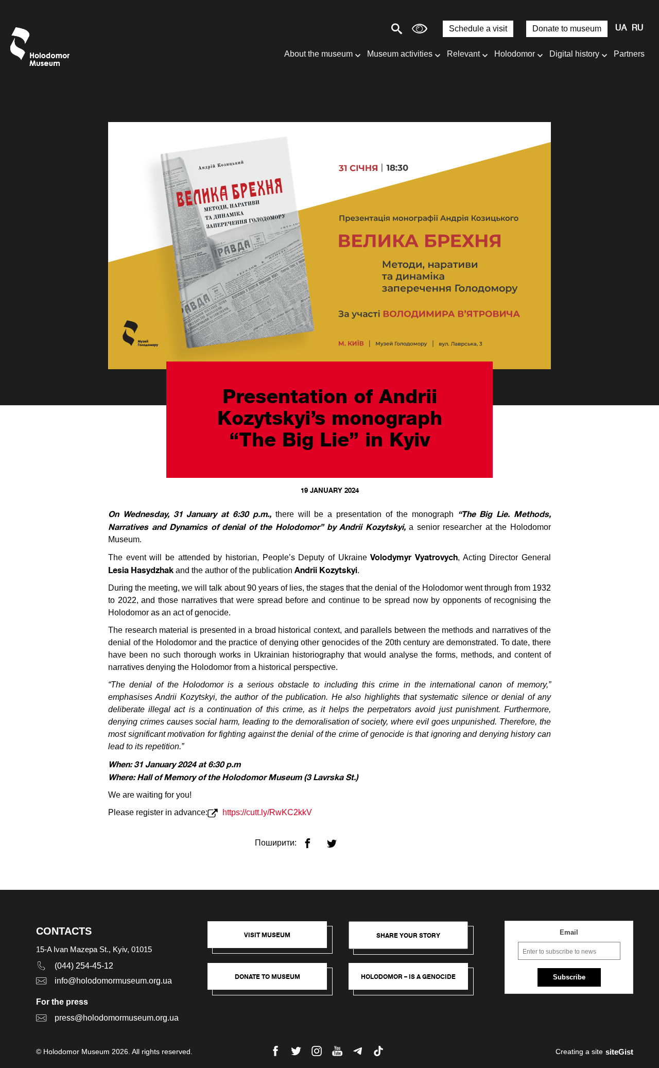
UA (621, 28)
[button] (272, 940)
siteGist (619, 1051)
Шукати (360, 28)
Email (569, 932)
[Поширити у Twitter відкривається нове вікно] (338, 839)
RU (638, 28)
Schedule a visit (478, 28)
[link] (272, 981)
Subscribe (569, 977)
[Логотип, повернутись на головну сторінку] (42, 46)
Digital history (574, 53)
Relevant (463, 53)
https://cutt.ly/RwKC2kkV (266, 812)
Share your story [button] (408, 935)
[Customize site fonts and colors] (419, 29)
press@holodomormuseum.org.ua (117, 1017)
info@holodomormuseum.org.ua (113, 980)
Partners (629, 53)
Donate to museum (566, 28)
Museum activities (399, 53)
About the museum (318, 53)
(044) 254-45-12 (84, 965)
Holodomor (514, 53)
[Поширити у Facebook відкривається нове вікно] (314, 839)
